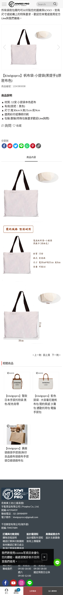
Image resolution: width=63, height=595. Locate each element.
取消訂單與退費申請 (13, 548)
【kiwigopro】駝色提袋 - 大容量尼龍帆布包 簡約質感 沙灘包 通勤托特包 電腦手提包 (45, 404)
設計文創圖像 (53, 537)
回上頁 (46, 354)
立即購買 (32, 591)
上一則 (37, 354)
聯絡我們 (7, 568)
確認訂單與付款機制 (13, 541)
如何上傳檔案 (34, 541)
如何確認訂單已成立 (13, 544)
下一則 (55, 354)
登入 (6, 593)
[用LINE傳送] (21, 145)
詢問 (8, 126)
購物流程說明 (10, 537)
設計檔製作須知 (35, 537)
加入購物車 (52, 591)
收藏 (19, 125)
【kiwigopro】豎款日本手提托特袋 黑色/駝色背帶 (16, 399)
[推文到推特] (15, 145)
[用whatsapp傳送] (27, 145)
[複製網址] (38, 145)
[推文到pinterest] (32, 145)
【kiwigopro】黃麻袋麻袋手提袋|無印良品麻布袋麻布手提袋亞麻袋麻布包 (17, 454)
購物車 (16, 591)
